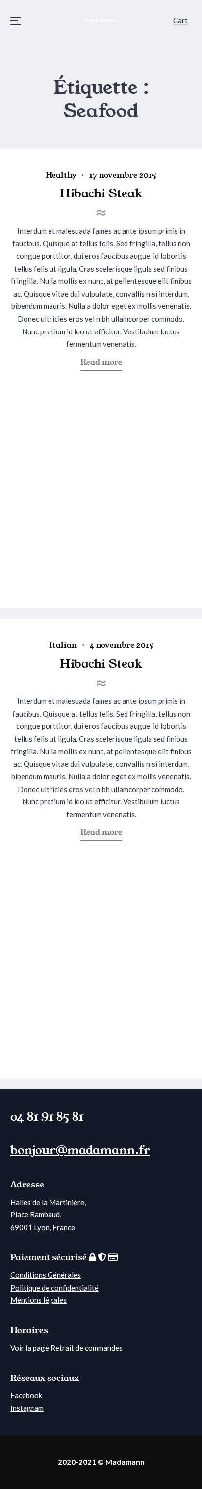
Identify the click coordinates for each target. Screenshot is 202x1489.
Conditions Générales (45, 1274)
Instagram (27, 1408)
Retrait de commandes (86, 1347)
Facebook (26, 1395)
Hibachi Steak (101, 193)
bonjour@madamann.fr (80, 1150)
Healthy (61, 175)
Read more (104, 364)
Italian (63, 645)
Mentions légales (38, 1300)
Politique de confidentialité (54, 1287)
